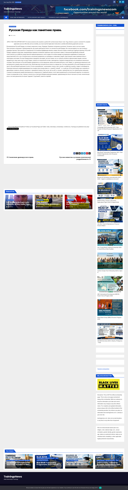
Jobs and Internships (17, 17)
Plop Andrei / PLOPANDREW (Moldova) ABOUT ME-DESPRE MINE (47, 204)
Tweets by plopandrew (103, 369)
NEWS (16, 460)
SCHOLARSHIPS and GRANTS (36, 17)
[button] (120, 17)
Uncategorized (12, 26)
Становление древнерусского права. (21, 157)
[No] (126, 488)
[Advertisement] (49, 102)
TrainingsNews (13, 8)
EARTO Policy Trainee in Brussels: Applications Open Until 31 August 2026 (109, 464)
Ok (100, 487)
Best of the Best (10, 460)
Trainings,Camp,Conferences (58, 17)
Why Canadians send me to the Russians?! (78, 203)
